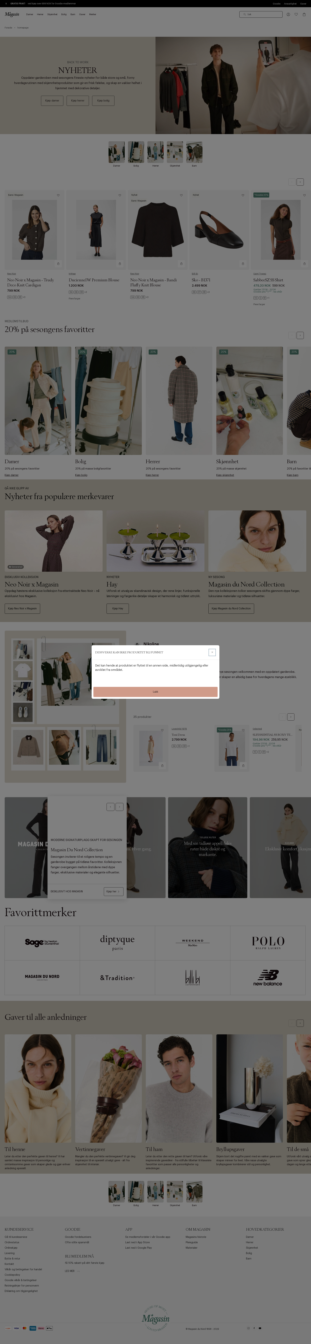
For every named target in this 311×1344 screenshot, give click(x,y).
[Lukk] (212, 652)
